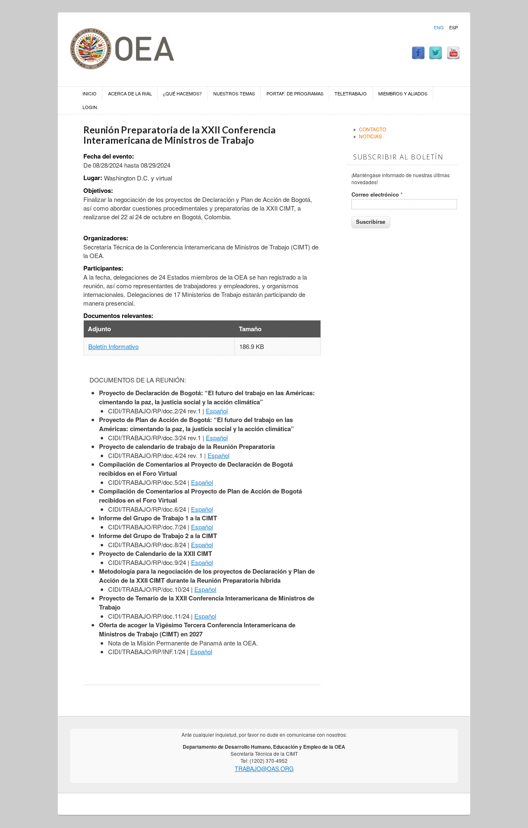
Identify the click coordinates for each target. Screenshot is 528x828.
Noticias (370, 136)
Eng (438, 28)
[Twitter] (435, 57)
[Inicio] (122, 66)
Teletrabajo (351, 93)
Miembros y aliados (402, 93)
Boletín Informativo (113, 346)
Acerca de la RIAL (130, 93)
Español (217, 410)
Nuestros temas (234, 93)
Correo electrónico (377, 194)
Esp (453, 28)
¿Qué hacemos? (182, 93)
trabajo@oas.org (264, 768)
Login (89, 107)
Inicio (89, 93)
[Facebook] (418, 57)
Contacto (372, 129)
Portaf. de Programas (294, 93)
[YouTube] (453, 57)
